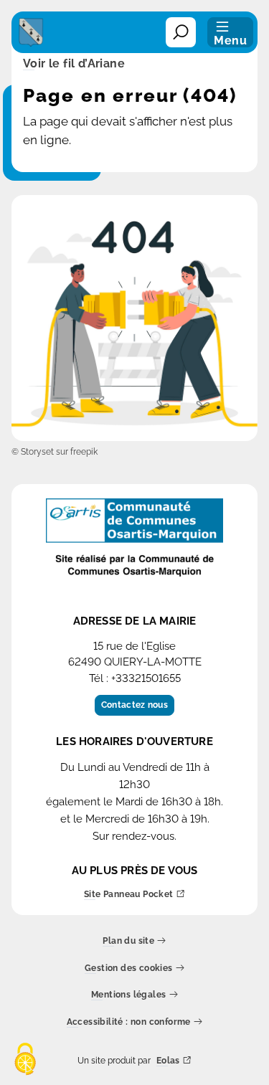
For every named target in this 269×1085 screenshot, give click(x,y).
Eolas (168, 1061)
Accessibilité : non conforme (129, 1022)
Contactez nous (134, 705)
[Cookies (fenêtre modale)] (25, 1060)
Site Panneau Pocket (129, 894)
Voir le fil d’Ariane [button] (74, 64)
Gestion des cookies (129, 968)
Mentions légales (128, 995)
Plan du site (128, 941)
